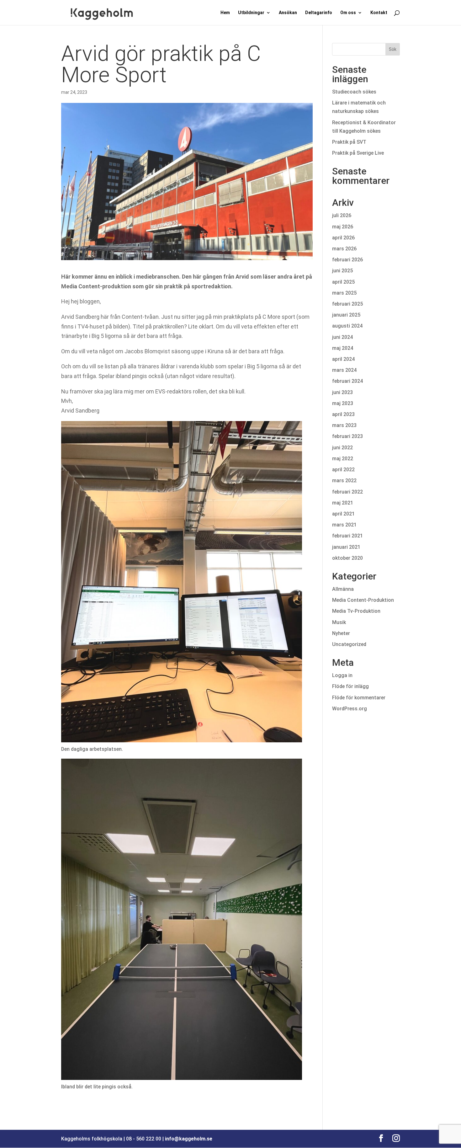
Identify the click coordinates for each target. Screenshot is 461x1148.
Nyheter (341, 633)
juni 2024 (342, 337)
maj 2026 (342, 227)
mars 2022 (344, 480)
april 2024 (343, 359)
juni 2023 (342, 392)
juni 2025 (342, 271)
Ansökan (288, 12)
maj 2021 (342, 503)
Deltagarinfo (318, 12)
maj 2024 (342, 348)
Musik (339, 622)
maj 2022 (342, 459)
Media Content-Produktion (363, 600)
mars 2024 (344, 370)
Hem (225, 12)
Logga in (342, 675)
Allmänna (343, 589)
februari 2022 (347, 492)
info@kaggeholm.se (188, 1139)
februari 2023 (347, 436)
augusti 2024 (347, 326)
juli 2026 (341, 215)
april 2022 (343, 470)
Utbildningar (251, 12)
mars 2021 (344, 525)
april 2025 (343, 282)
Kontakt (378, 12)
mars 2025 (344, 293)
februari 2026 (347, 260)
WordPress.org (349, 709)
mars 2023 (344, 425)
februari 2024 (347, 381)
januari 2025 (346, 315)
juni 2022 (342, 448)
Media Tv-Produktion (356, 611)
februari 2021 (347, 536)
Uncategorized (349, 644)
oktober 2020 (347, 558)
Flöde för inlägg (350, 686)
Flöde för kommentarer (358, 698)
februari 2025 (347, 304)
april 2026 (343, 238)
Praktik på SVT (349, 142)
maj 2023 (342, 403)
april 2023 (343, 414)
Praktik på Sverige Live (358, 153)
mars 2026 (344, 249)
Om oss (348, 12)
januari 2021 (346, 547)
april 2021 (343, 514)
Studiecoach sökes (354, 92)
